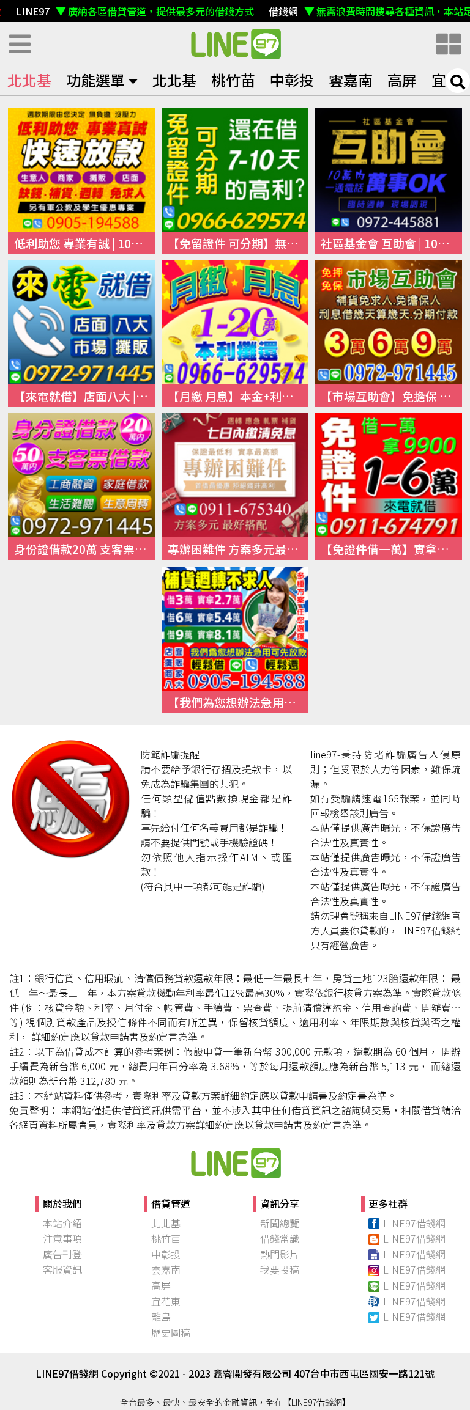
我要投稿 (279, 1269)
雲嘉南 (351, 79)
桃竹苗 (233, 79)
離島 (161, 1316)
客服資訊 (62, 1269)
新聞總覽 (279, 1223)
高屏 (402, 79)
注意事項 (62, 1238)
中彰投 (292, 79)
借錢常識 (279, 1238)
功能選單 (95, 79)
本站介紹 (62, 1223)
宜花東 (166, 1301)
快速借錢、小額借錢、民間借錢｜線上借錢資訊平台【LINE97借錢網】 (235, 43)
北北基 (29, 79)
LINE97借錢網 (414, 1223)
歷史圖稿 (170, 1332)
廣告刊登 (62, 1254)
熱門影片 (279, 1254)
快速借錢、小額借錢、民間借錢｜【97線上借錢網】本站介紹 (235, 1162)
